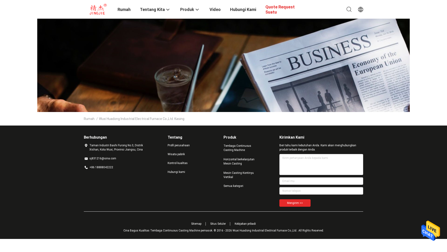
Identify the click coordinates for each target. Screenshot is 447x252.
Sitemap (196, 223)
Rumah (89, 119)
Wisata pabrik (176, 154)
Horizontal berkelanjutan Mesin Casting (239, 161)
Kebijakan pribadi (245, 223)
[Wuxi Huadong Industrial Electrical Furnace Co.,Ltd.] (98, 9)
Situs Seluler (218, 223)
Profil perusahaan (179, 145)
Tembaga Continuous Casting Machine (237, 148)
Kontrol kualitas (178, 163)
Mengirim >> (295, 203)
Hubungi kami (176, 172)
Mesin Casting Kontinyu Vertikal (239, 175)
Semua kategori (233, 186)
